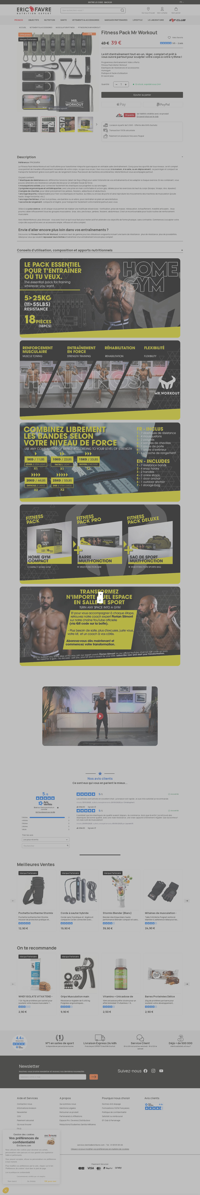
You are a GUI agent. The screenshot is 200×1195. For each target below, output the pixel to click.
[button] (100, 594)
